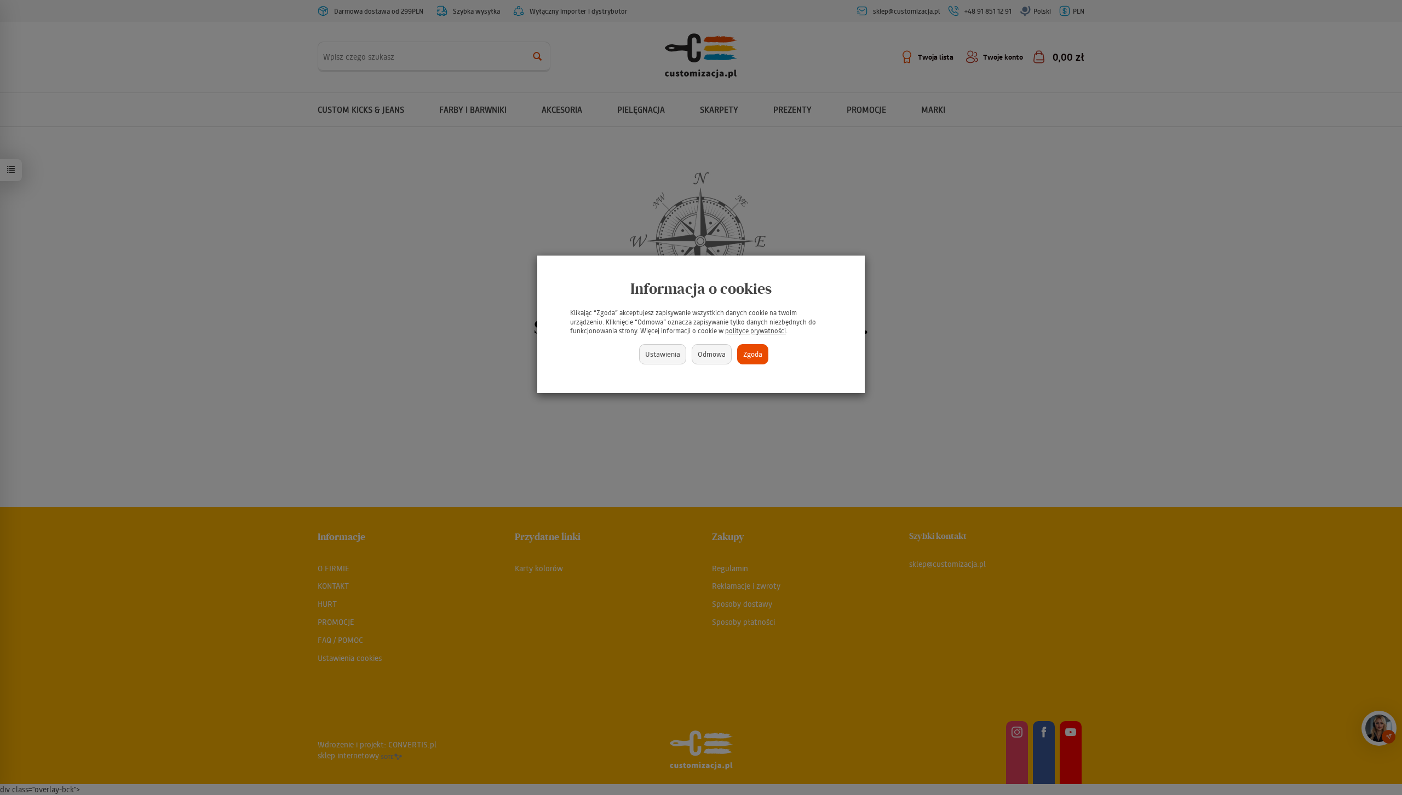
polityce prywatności (755, 331)
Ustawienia (662, 353)
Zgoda (752, 353)
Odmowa (712, 353)
